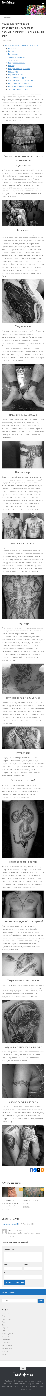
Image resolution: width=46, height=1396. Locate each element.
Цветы (4, 1325)
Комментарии (11, 1224)
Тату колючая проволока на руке (20, 86)
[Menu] (43, 2)
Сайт (5, 1273)
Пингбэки (28, 1224)
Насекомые (6, 1319)
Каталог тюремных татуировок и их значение (22, 45)
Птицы (4, 1316)
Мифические (7, 1348)
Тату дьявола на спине (16, 63)
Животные (6, 1313)
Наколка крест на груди (17, 77)
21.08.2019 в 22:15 (19, 1230)
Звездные (5, 1336)
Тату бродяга (13, 71)
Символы (5, 1330)
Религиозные (7, 1345)
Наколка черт (13, 60)
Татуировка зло (14, 48)
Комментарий (9, 1249)
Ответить (11, 1236)
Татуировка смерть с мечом (18, 83)
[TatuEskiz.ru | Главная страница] (11, 3)
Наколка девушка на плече (18, 89)
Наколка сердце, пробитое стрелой (22, 80)
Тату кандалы (13, 54)
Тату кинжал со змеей (16, 74)
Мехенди (5, 1351)
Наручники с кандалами (17, 57)
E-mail (27, 1264)
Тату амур (11, 65)
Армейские (6, 1342)
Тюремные (6, 17)
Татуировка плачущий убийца (19, 69)
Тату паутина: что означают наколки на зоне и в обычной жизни (11, 1203)
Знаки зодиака (7, 1333)
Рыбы (4, 1322)
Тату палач (12, 51)
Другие (4, 1354)
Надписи (5, 1328)
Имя (6, 1264)
